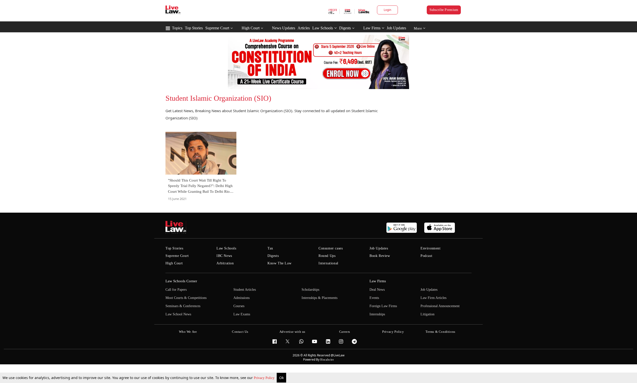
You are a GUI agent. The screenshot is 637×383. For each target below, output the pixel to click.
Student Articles (244, 289)
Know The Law (279, 263)
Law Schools (322, 28)
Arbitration (225, 263)
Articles (304, 28)
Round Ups (326, 256)
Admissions (241, 298)
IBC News (224, 256)
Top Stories (194, 28)
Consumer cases (330, 248)
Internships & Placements (319, 298)
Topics (177, 28)
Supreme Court (217, 28)
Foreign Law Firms (383, 306)
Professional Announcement (440, 306)
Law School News (178, 314)
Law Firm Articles (433, 298)
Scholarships (310, 289)
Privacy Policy (264, 378)
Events (374, 298)
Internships (377, 314)
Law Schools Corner (181, 281)
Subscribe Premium (443, 10)
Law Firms (371, 28)
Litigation (427, 314)
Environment (431, 248)
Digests (345, 28)
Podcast (426, 256)
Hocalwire (327, 359)
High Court (251, 28)
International (328, 263)
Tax (270, 248)
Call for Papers (176, 289)
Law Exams (241, 314)
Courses (238, 306)
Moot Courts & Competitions (186, 298)
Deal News (377, 289)
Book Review (380, 256)
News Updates (283, 28)
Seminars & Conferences (182, 306)
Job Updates (396, 28)
